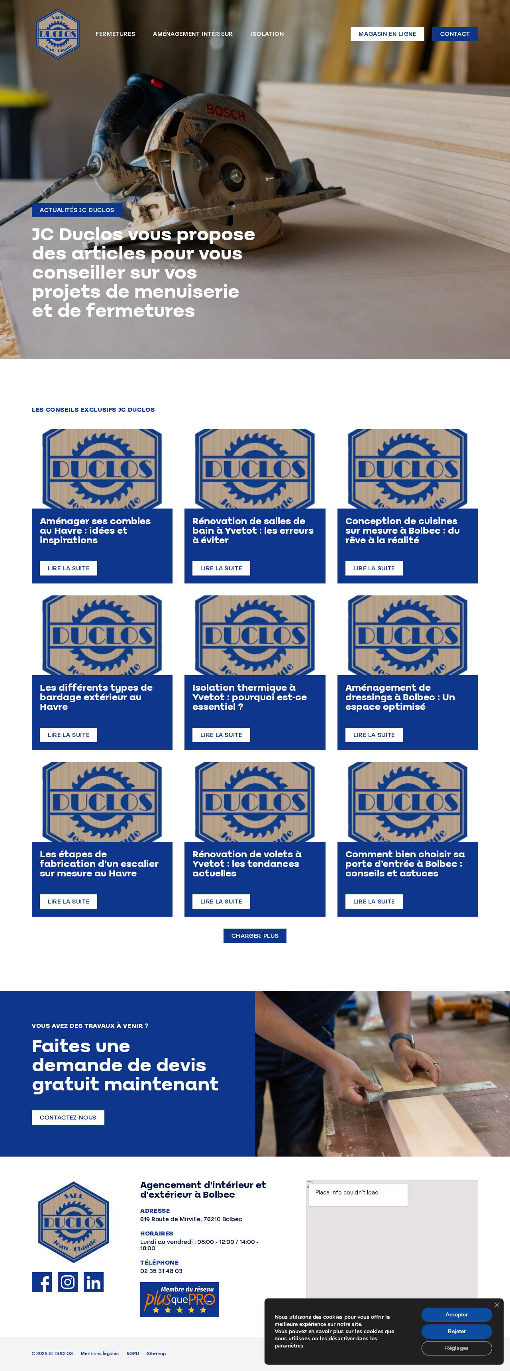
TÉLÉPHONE (159, 1262)
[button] (77, 210)
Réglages (457, 1348)
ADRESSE (155, 1210)
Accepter (456, 1314)
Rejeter (457, 1331)
